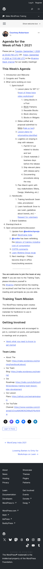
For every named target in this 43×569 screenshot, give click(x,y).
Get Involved (28, 490)
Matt (5, 515)
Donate (27, 498)
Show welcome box (30, 24)
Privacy (5, 482)
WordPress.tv (9, 503)
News (4, 474)
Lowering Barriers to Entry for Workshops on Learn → (25, 452)
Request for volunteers (28, 217)
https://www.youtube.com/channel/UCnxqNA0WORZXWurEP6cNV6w (23, 410)
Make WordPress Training (16, 16)
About (5, 470)
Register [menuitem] (38, 3)
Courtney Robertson (19, 32)
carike (16, 238)
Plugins (26, 478)
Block (26, 107)
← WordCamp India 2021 (15, 442)
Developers (7, 498)
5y (10, 35)
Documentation (9, 494)
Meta (20, 128)
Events (26, 494)
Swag (26, 503)
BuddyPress (8, 523)
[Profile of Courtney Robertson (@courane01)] (5, 34)
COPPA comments (20, 249)
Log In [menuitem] (31, 3)
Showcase (27, 470)
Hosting (5, 478)
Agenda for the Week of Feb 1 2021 (17, 43)
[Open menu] (39, 9)
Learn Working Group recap (24, 253)
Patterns (26, 482)
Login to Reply (9, 429)
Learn (4, 490)
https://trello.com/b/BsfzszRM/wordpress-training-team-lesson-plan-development (23, 386)
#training (9, 285)
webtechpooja (31, 231)
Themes (26, 474)
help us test (29, 128)
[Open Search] (32, 9)
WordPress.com (10, 510)
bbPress (7, 519)
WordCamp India (25, 235)
